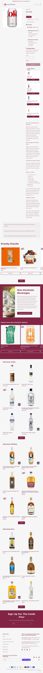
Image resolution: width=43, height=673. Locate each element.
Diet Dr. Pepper (29, 76)
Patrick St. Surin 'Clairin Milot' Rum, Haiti (30, 600)
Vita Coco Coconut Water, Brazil (32, 101)
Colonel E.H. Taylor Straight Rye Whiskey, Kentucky (11, 517)
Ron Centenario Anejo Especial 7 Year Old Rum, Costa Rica (11, 577)
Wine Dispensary (11, 669)
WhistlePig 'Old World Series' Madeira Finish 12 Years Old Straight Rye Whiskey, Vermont (30, 492)
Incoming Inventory (31, 48)
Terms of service (32, 669)
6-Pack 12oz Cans (31, 19)
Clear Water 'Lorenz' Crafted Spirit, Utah (11, 551)
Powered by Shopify (16, 669)
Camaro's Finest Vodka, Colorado (28, 432)
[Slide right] (24, 277)
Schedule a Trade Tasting (7, 639)
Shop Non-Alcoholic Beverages (25, 313)
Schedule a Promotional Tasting (8, 641)
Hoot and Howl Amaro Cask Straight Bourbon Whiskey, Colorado (29, 467)
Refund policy (5, 646)
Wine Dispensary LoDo (26, 637)
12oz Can (29, 16)
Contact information (31, 670)
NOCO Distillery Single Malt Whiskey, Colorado (29, 517)
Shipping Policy (5, 649)
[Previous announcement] (2, 1)
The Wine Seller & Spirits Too (27, 641)
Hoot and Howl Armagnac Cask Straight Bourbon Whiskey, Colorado (11, 467)
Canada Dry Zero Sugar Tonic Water (33, 113)
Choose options (30, 351)
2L (36, 19)
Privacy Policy (5, 651)
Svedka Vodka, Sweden (7, 432)
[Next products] (39, 69)
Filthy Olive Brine (4, 345)
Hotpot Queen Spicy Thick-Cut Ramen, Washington (9, 268)
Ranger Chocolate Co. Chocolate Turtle (29, 267)
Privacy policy (27, 669)
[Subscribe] (30, 623)
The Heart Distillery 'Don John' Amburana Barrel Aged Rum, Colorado (11, 601)
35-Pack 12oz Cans (31, 22)
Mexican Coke (29, 88)
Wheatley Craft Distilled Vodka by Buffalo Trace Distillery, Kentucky (30, 408)
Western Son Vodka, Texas (27, 384)
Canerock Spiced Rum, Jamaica (28, 576)
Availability (29, 24)
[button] (2, 4)
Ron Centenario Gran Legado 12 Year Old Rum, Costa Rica (30, 552)
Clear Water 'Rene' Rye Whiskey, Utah (11, 491)
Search (4, 636)
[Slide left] (19, 277)
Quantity (27, 55)
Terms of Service (5, 644)
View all (21, 280)
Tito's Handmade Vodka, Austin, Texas (11, 384)
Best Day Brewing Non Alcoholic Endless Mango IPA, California (29, 346)
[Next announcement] (41, 1)
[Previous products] (36, 69)
